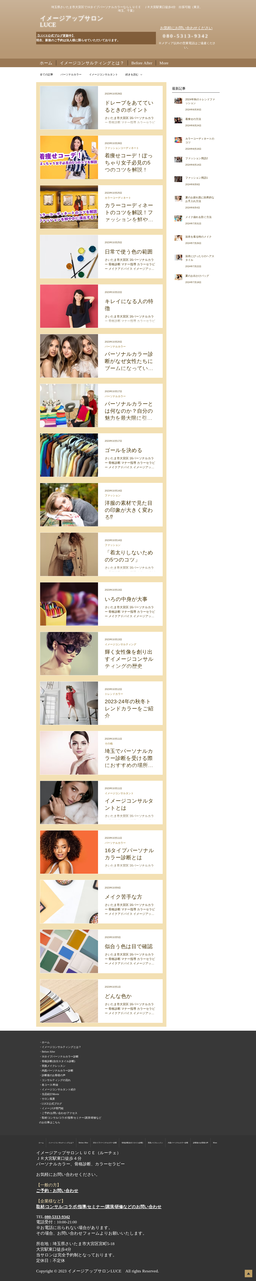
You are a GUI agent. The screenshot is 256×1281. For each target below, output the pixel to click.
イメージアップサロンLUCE (71, 21)
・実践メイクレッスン (52, 1066)
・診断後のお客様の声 (52, 1075)
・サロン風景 (47, 1098)
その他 (109, 743)
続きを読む (131, 74)
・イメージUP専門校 (51, 1108)
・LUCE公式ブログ (50, 1103)
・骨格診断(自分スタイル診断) (57, 1061)
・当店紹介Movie (49, 1094)
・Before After (47, 1051)
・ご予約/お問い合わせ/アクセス (58, 1113)
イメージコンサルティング (120, 644)
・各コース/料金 (48, 1084)
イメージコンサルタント (103, 74)
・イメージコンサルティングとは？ (60, 1047)
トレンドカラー (114, 693)
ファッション (113, 495)
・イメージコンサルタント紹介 (57, 1089)
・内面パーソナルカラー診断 (56, 1070)
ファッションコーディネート (122, 147)
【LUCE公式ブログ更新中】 (55, 35)
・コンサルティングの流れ (55, 1080)
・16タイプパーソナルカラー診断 (59, 1056)
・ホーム (44, 1042)
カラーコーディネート (118, 197)
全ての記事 (46, 74)
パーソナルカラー (71, 74)
